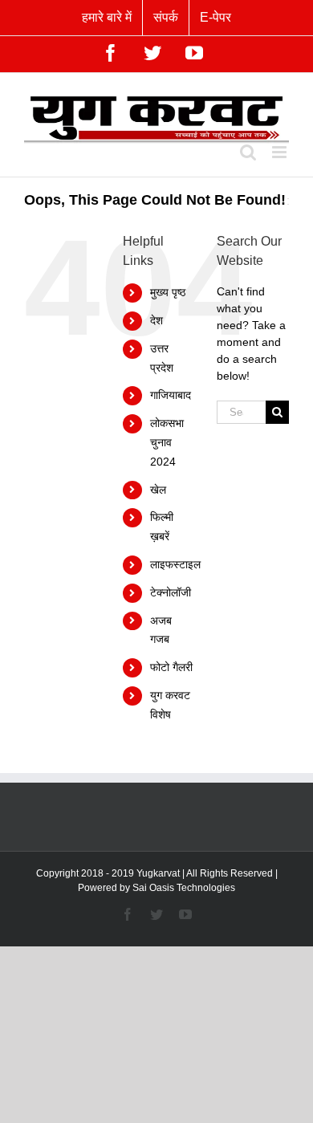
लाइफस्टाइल (175, 564)
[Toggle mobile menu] (280, 152)
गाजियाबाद (170, 395)
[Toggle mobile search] (248, 152)
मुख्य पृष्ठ (167, 292)
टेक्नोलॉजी (170, 592)
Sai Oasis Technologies (183, 887)
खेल (158, 489)
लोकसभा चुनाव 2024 (167, 442)
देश (156, 320)
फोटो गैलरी (171, 667)
